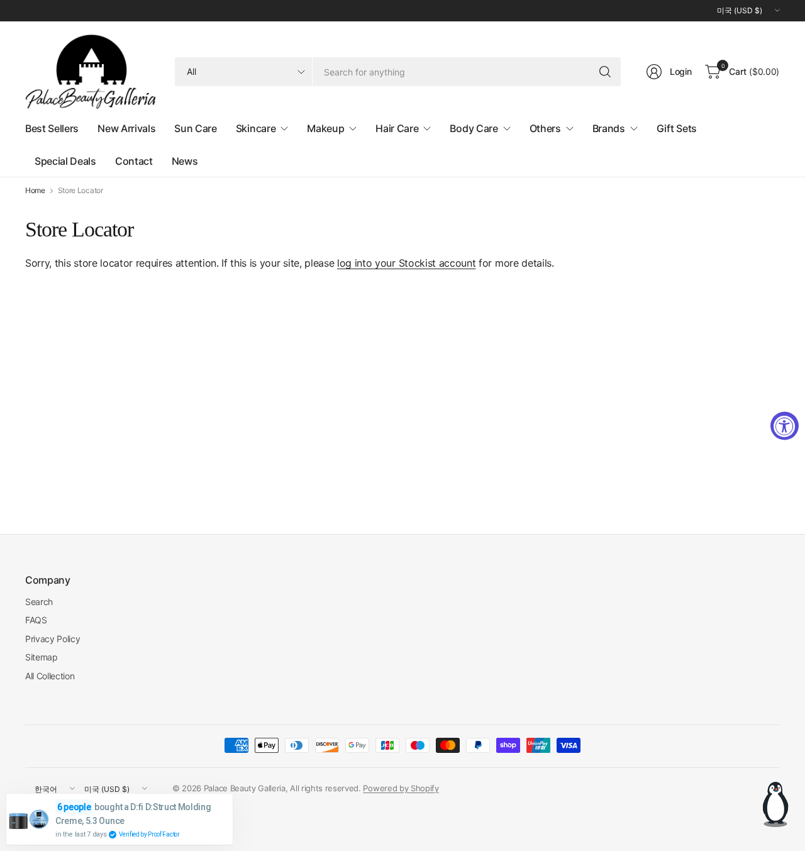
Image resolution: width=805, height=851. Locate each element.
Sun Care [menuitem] (195, 128)
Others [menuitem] (545, 128)
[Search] (605, 71)
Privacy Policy (52, 638)
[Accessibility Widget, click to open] (784, 425)
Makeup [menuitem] (325, 128)
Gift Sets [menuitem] (677, 128)
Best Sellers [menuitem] (52, 128)
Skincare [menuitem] (255, 128)
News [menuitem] (185, 161)
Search (39, 601)
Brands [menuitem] (608, 128)
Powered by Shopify (400, 788)
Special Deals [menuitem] (65, 161)
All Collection (50, 675)
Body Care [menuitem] (473, 128)
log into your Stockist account (406, 263)
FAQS (36, 620)
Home (35, 190)
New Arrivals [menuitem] (126, 128)
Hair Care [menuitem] (396, 128)
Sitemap (41, 657)
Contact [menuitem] (134, 161)
